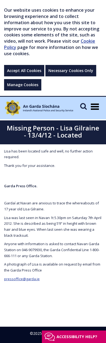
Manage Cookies (22, 84)
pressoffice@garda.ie (22, 278)
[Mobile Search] (83, 106)
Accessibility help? (77, 336)
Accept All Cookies (24, 70)
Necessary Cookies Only (70, 70)
